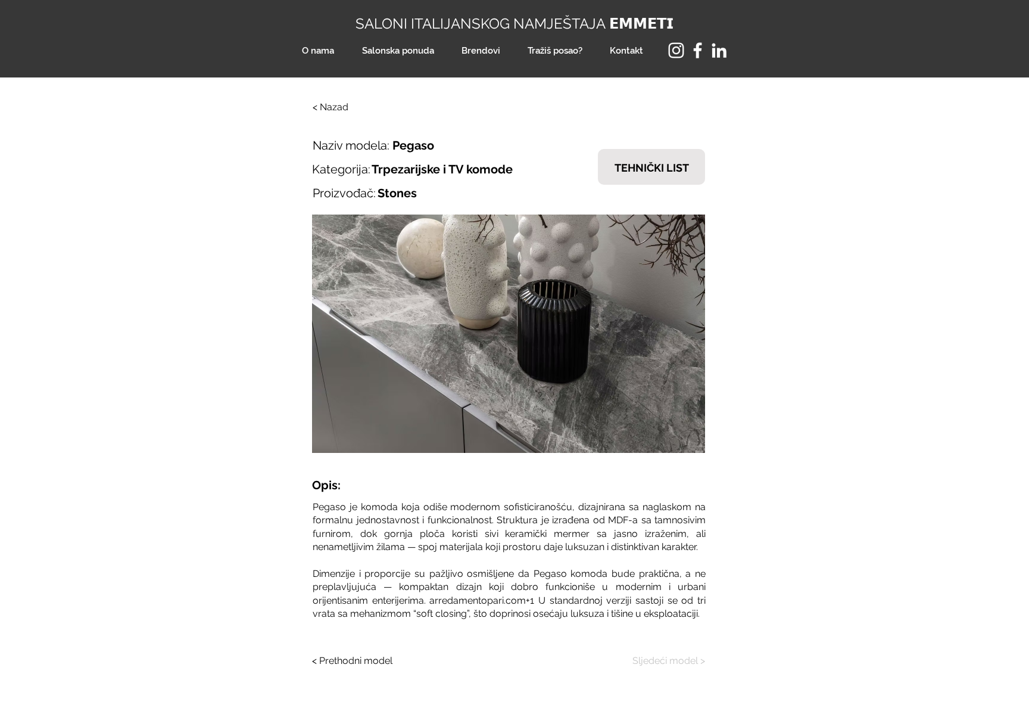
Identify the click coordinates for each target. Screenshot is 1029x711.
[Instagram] (676, 50)
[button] (508, 334)
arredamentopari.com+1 (481, 600)
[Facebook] (697, 50)
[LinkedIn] (719, 50)
